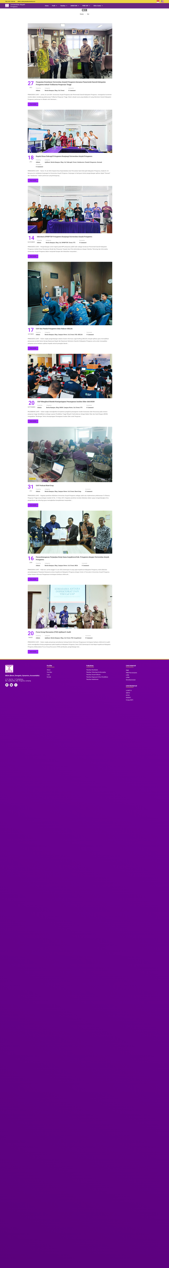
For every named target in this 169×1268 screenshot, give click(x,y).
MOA (76, 565)
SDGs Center (97, 6)
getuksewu (80, 162)
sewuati (99, 162)
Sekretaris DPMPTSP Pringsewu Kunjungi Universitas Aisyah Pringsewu (64, 237)
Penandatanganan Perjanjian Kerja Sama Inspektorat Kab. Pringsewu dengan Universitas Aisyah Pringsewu (72, 558)
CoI (59, 90)
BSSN (61, 407)
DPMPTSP (65, 242)
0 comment (72, 90)
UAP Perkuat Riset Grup (45, 485)
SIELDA (80, 334)
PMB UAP (85, 6)
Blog (56, 90)
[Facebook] (6, 685)
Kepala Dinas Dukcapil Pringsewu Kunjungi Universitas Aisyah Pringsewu (64, 156)
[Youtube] (11, 685)
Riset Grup (78, 491)
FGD (76, 334)
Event (62, 90)
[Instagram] (15, 685)
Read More (33, 104)
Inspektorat (77, 638)
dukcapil (69, 162)
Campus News (62, 334)
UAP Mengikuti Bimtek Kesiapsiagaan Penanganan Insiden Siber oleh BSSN (66, 401)
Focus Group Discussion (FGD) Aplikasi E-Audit (53, 632)
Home (46, 6)
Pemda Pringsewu (90, 162)
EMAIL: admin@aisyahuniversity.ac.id (26, 1)
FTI (74, 242)
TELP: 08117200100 (10, 1)
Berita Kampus (49, 90)
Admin (38, 90)
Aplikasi (47, 162)
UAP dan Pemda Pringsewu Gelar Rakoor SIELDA (54, 329)
